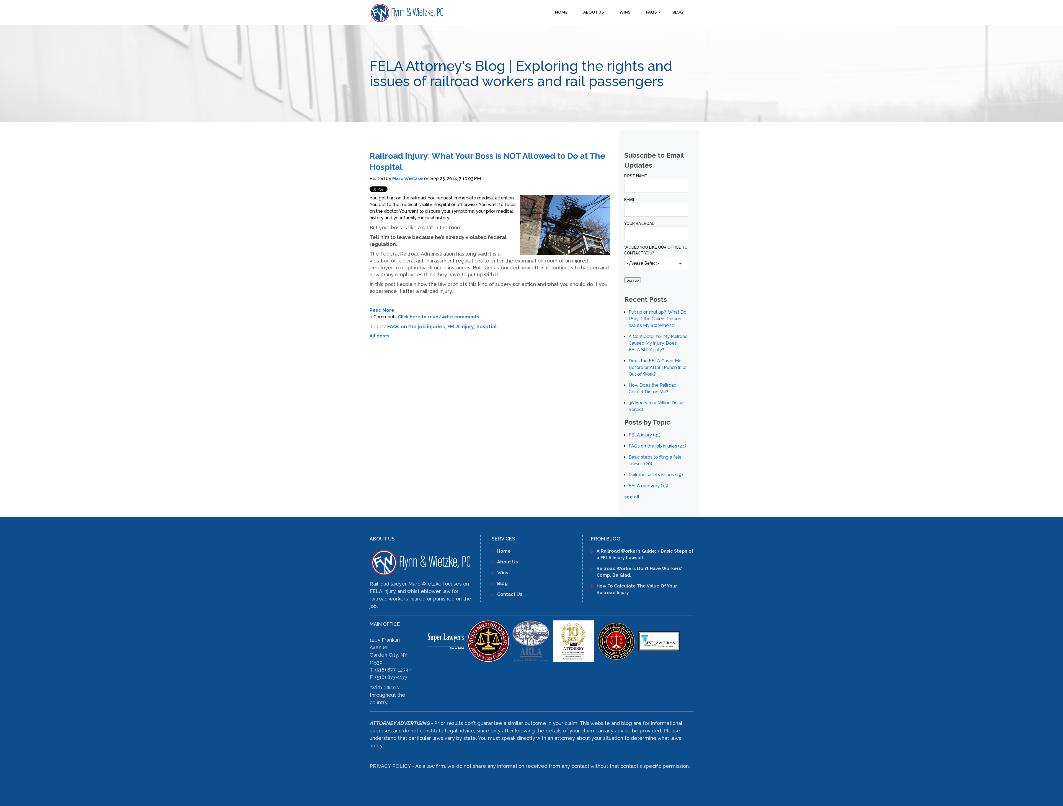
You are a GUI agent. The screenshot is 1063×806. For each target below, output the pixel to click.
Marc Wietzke (407, 178)
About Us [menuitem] (593, 12)
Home (504, 551)
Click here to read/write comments (438, 316)
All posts (379, 336)
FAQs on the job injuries (416, 326)
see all (631, 497)
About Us (507, 562)
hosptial (486, 326)
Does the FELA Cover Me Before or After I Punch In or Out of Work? (658, 367)
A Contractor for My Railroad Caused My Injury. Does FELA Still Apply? (658, 343)
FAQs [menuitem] (651, 12)
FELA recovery (648, 485)
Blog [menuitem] (677, 12)
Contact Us (509, 594)
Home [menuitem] (561, 12)
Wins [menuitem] (625, 12)
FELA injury (460, 326)
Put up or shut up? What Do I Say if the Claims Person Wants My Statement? (658, 319)
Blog (502, 583)
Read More (382, 310)
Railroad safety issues (656, 474)
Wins (502, 572)
